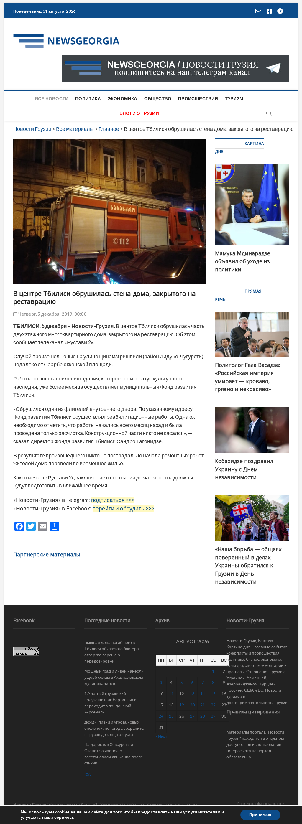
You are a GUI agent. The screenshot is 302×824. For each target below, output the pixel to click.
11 (171, 693)
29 (213, 715)
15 (213, 693)
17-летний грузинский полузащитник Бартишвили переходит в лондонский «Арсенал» (110, 702)
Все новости (51, 98)
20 (192, 704)
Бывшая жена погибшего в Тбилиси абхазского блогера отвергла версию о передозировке (111, 651)
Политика (88, 98)
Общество (158, 98)
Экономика (122, 98)
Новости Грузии (30, 804)
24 (161, 715)
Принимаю (260, 815)
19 (181, 704)
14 (202, 693)
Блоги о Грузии (139, 113)
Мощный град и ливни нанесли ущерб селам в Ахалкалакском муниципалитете (114, 677)
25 (171, 715)
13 (192, 693)
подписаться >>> (112, 500)
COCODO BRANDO (181, 804)
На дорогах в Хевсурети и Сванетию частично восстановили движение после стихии (113, 753)
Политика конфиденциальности (260, 803)
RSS (88, 774)
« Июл (161, 736)
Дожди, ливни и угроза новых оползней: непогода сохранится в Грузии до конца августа (115, 728)
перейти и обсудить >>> (123, 508)
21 (202, 704)
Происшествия (198, 98)
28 (202, 715)
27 (192, 715)
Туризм (234, 98)
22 (213, 704)
